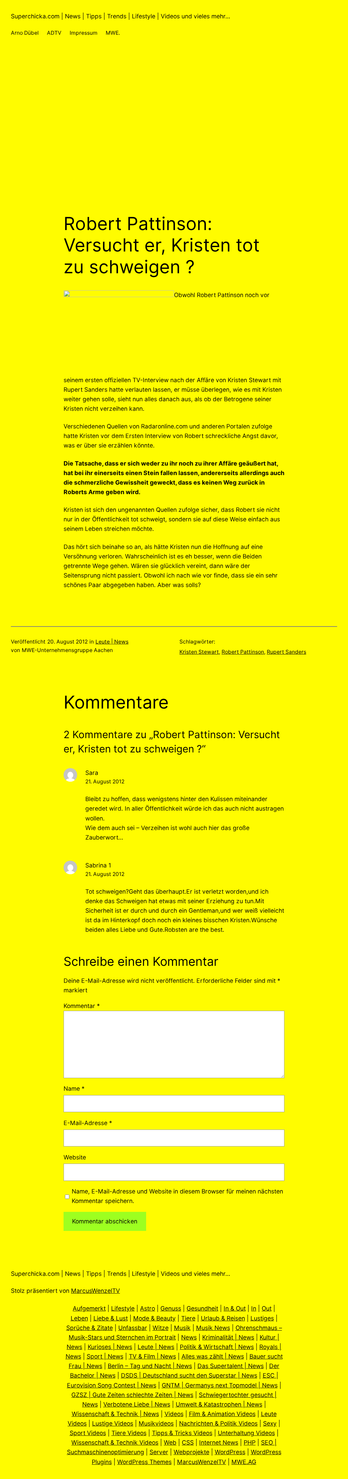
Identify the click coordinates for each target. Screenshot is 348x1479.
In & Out (235, 1308)
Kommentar (82, 1005)
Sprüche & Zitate (89, 1327)
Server (159, 1452)
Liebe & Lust (110, 1318)
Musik (182, 1327)
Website (75, 1157)
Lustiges (262, 1318)
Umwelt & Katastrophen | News (219, 1404)
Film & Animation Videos (222, 1413)
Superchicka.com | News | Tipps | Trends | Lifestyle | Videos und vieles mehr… (120, 16)
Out (267, 1308)
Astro (147, 1308)
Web (170, 1442)
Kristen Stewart (199, 652)
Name (74, 1088)
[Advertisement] (174, 141)
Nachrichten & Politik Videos (218, 1423)
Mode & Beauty (154, 1318)
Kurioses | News (110, 1346)
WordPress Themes (144, 1461)
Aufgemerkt (89, 1308)
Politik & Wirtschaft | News (217, 1346)
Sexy (270, 1423)
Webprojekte (191, 1452)
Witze (161, 1327)
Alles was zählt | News (212, 1356)
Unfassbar (132, 1327)
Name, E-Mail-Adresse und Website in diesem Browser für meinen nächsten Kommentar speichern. (177, 1196)
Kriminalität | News (228, 1337)
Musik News (213, 1327)
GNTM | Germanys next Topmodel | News (220, 1385)
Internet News (218, 1442)
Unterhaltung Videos (246, 1432)
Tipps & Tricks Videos (182, 1432)
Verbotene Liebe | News (136, 1404)
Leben (79, 1318)
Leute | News (111, 641)
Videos (174, 1413)
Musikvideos (156, 1423)
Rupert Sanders (286, 652)
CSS (188, 1442)
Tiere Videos (128, 1432)
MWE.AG (243, 1461)
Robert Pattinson (243, 652)
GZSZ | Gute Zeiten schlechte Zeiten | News (132, 1394)
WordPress (230, 1452)
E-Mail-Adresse (88, 1122)
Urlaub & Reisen (223, 1318)
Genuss (170, 1308)
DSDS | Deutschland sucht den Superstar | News (189, 1375)
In (253, 1308)
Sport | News (105, 1356)
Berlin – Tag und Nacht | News (150, 1365)
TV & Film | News (152, 1356)
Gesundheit (202, 1308)
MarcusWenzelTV (95, 1290)
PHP (250, 1442)
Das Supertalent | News (230, 1365)
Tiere (188, 1318)
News (189, 1337)
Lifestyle (123, 1308)
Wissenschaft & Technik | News (115, 1413)
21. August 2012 (104, 781)
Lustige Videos (112, 1423)
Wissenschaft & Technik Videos (114, 1442)
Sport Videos (88, 1432)
